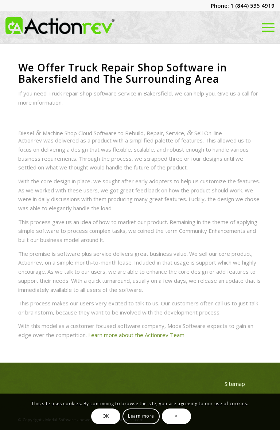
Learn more (141, 416)
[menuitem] (266, 27)
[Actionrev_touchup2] (60, 27)
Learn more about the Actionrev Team (136, 335)
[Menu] (266, 27)
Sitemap (235, 383)
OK (105, 416)
